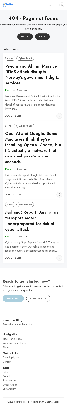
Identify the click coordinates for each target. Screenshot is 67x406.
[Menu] (55, 4)
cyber (10, 58)
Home (25, 36)
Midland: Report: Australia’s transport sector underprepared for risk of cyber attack (31, 220)
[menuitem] (33, 339)
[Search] (50, 4)
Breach (6, 376)
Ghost (48, 401)
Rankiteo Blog (22, 401)
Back (42, 36)
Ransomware (25, 204)
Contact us (38, 298)
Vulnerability (9, 389)
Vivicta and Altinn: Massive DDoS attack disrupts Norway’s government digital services (32, 74)
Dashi (56, 401)
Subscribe (13, 298)
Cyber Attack (25, 58)
